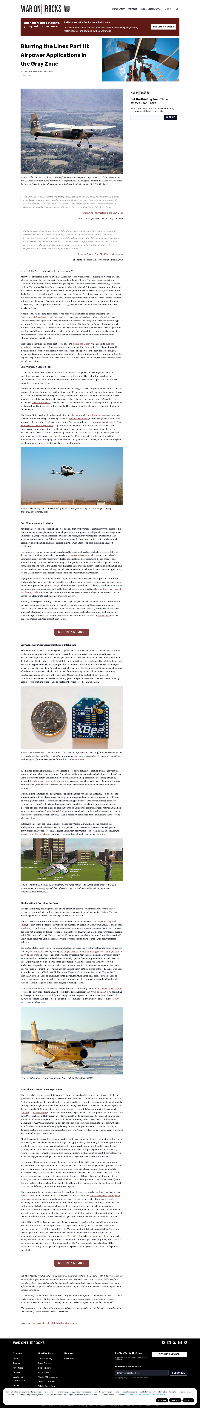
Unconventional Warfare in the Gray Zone (102, 213)
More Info (188, 1400)
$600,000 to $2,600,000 (99, 992)
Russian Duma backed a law (34, 834)
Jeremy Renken (46, 71)
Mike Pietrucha (28, 71)
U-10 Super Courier (68, 952)
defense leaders (40, 317)
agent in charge (51, 586)
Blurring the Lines (80, 344)
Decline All (175, 1400)
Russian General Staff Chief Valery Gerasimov (100, 254)
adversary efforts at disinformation (51, 781)
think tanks (59, 317)
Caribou (40, 952)
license (81, 759)
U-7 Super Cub (112, 952)
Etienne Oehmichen (78, 419)
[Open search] (177, 9)
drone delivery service (81, 555)
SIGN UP (170, 117)
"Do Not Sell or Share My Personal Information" (144, 1394)
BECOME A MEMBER (163, 26)
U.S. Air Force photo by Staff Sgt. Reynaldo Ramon (52, 1323)
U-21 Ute (28, 955)
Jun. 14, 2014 (103, 616)
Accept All (162, 1400)
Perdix (48, 811)
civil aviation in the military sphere (88, 415)
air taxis (25, 569)
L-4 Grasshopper (91, 952)
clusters (25, 1113)
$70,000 (114, 999)
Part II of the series (41, 403)
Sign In (167, 8)
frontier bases (40, 1113)
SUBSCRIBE (178, 1373)
